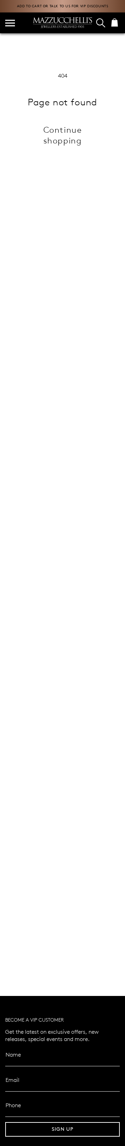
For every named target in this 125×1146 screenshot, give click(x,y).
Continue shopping (62, 135)
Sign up (63, 1129)
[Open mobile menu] (10, 23)
